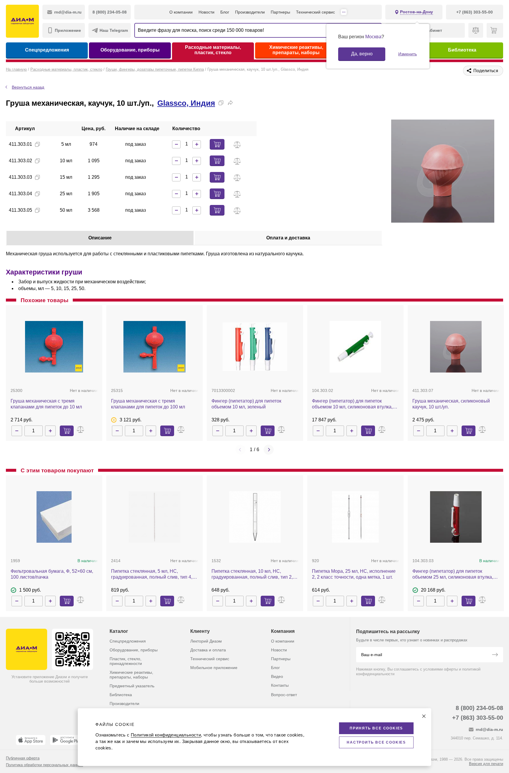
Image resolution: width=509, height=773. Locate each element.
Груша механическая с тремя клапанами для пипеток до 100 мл (148, 403)
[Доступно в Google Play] (66, 740)
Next (269, 450)
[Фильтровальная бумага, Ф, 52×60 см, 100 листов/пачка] (54, 517)
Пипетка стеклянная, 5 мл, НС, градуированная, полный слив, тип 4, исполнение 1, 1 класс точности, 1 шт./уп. (152, 574)
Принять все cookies (376, 728)
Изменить (407, 54)
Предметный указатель (132, 685)
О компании (181, 12)
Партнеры (280, 12)
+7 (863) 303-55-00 (477, 717)
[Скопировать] (220, 103)
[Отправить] (494, 655)
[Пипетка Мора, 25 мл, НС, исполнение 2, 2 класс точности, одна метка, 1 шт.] (355, 517)
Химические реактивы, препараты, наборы (296, 50)
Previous (240, 450)
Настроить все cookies (376, 742)
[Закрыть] (424, 716)
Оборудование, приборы (130, 49)
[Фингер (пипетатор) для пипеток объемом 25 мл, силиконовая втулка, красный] (456, 517)
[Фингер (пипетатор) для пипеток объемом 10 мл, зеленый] (255, 346)
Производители (250, 12)
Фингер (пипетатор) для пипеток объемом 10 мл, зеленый (246, 403)
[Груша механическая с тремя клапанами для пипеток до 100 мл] (154, 347)
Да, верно (362, 53)
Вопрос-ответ (284, 694)
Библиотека (462, 49)
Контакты (280, 685)
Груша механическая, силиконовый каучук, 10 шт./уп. (451, 403)
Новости (206, 12)
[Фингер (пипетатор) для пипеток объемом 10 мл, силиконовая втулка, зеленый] (355, 347)
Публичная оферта (22, 758)
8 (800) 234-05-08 (479, 708)
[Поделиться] (230, 103)
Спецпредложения (47, 49)
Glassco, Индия (186, 103)
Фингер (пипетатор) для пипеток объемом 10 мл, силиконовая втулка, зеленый (352, 404)
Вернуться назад (28, 87)
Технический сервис (315, 12)
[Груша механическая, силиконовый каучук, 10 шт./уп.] (456, 347)
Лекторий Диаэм (206, 641)
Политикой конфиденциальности (166, 734)
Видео (277, 676)
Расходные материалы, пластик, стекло (213, 50)
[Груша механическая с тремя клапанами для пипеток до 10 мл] (54, 347)
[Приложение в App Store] (30, 740)
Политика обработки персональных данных (44, 765)
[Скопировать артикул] (37, 144)
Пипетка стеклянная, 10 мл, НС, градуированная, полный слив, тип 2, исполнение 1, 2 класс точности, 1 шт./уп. (252, 574)
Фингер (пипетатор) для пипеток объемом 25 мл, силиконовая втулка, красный (452, 574)
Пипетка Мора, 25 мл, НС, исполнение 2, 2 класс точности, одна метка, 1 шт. (354, 574)
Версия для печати (486, 764)
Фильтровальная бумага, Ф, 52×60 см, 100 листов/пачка (52, 574)
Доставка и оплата (208, 650)
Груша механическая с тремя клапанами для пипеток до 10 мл (46, 403)
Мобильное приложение (213, 667)
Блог (224, 12)
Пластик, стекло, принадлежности (126, 661)
